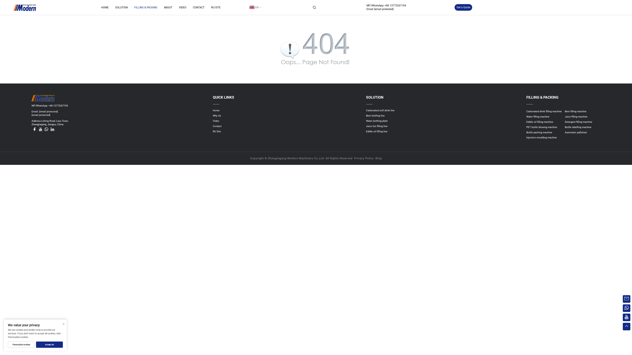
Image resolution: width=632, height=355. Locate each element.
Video (182, 7)
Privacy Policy (364, 158)
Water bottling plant (377, 120)
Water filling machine (537, 116)
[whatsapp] (46, 129)
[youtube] (40, 129)
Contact (199, 7)
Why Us (217, 115)
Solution (121, 7)
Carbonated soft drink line (380, 110)
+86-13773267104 (58, 105)
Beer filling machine (575, 111)
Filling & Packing (145, 7)
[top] (626, 326)
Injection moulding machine (541, 137)
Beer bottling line (375, 115)
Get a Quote (463, 7)
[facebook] (35, 129)
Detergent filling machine (578, 121)
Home (105, 7)
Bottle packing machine (539, 132)
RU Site (216, 7)
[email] (626, 299)
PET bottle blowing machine (541, 127)
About (168, 7)
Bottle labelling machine (578, 127)
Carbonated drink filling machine (544, 111)
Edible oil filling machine (539, 121)
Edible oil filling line (376, 131)
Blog (378, 158)
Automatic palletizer (576, 132)
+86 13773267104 (395, 5)
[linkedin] (52, 129)
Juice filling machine (576, 116)
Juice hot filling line (376, 126)
